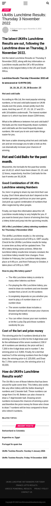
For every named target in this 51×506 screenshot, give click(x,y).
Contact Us (26, 492)
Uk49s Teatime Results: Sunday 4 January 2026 (23, 451)
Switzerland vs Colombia (13, 431)
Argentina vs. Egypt (11, 437)
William (15, 31)
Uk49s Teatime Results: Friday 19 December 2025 (24, 458)
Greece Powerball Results (18, 489)
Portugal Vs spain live (12, 444)
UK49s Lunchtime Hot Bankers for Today (25, 482)
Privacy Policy (41, 489)
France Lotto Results (26, 485)
